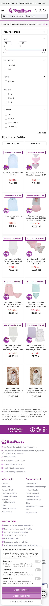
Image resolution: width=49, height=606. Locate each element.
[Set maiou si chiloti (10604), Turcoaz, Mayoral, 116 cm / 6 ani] (36, 289)
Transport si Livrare (9, 493)
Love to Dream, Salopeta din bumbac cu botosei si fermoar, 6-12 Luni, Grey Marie (13, 390)
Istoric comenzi (32, 493)
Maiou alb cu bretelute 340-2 (13, 174)
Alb (9, 114)
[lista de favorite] (36, 10)
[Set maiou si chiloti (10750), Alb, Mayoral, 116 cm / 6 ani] (13, 246)
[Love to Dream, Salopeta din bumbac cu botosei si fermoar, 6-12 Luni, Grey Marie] (13, 376)
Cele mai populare (13, 143)
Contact (5, 483)
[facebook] (32, 429)
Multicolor (12, 126)
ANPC (28, 510)
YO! (9, 69)
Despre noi (6, 487)
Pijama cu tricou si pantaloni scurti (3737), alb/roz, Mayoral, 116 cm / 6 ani (36, 218)
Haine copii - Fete (33, 24)
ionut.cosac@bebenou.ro (14, 472)
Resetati (42, 133)
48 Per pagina (35, 143)
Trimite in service (9, 509)
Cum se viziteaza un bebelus (16, 532)
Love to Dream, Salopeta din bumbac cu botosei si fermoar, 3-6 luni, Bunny (36, 390)
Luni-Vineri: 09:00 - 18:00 (14, 461)
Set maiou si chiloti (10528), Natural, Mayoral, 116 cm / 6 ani (13, 347)
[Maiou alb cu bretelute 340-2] (13, 160)
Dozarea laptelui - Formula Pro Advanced (21, 545)
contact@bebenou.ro (13, 464)
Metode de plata (32, 490)
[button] (4, 10)
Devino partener (32, 496)
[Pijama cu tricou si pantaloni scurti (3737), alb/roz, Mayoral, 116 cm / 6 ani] (36, 203)
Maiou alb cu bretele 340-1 (13, 217)
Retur (4, 505)
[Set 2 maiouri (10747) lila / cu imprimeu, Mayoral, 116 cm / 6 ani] (36, 332)
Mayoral (11, 65)
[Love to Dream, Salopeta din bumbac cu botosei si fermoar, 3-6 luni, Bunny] (36, 376)
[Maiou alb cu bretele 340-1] (13, 203)
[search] (4, 16)
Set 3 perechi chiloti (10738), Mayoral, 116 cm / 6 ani (36, 261)
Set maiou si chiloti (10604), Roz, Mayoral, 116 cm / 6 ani (13, 304)
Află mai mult (26, 557)
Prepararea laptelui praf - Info (16, 542)
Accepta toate (21, 590)
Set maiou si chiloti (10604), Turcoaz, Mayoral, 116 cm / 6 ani (36, 304)
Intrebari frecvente (33, 500)
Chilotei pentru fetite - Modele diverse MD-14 (36, 174)
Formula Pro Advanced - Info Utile (18, 529)
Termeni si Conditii (9, 496)
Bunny (11, 118)
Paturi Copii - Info (11, 539)
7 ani (10, 94)
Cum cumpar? (31, 483)
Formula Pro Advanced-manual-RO (18, 526)
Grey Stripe (13, 122)
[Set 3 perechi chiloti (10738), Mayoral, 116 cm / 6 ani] (36, 246)
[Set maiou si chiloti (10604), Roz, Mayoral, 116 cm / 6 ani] (13, 289)
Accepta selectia (21, 596)
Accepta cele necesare (21, 601)
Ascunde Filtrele (12, 32)
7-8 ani (11, 98)
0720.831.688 (9, 457)
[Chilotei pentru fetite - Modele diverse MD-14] (36, 160)
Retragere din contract (35, 506)
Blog (28, 503)
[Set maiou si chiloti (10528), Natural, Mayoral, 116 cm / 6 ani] (13, 332)
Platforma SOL (32, 513)
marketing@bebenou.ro (14, 468)
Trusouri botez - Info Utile (15, 535)
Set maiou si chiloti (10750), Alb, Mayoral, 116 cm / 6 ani (13, 261)
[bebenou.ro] (20, 10)
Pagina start (6, 24)
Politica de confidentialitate (8, 501)
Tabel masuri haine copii (36, 487)
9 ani (10, 102)
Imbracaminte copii (19, 24)
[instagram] (38, 429)
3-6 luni (11, 82)
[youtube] (44, 429)
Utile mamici (7, 512)
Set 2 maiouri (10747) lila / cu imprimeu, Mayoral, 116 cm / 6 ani (36, 347)
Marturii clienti (7, 490)
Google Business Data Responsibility (20, 556)
